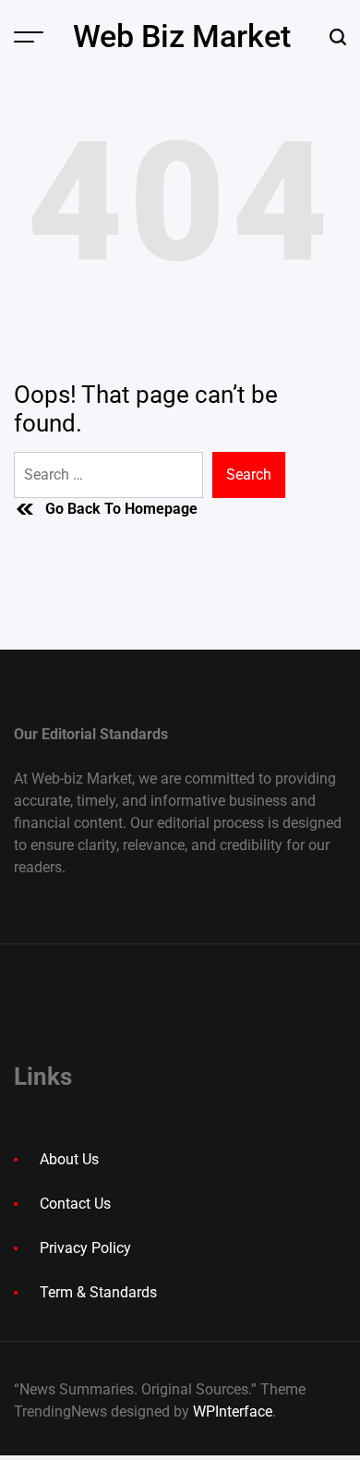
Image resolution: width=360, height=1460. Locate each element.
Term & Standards (98, 1292)
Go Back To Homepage (121, 508)
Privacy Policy (85, 1248)
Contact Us (75, 1203)
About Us (69, 1159)
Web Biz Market (182, 36)
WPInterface (232, 1411)
